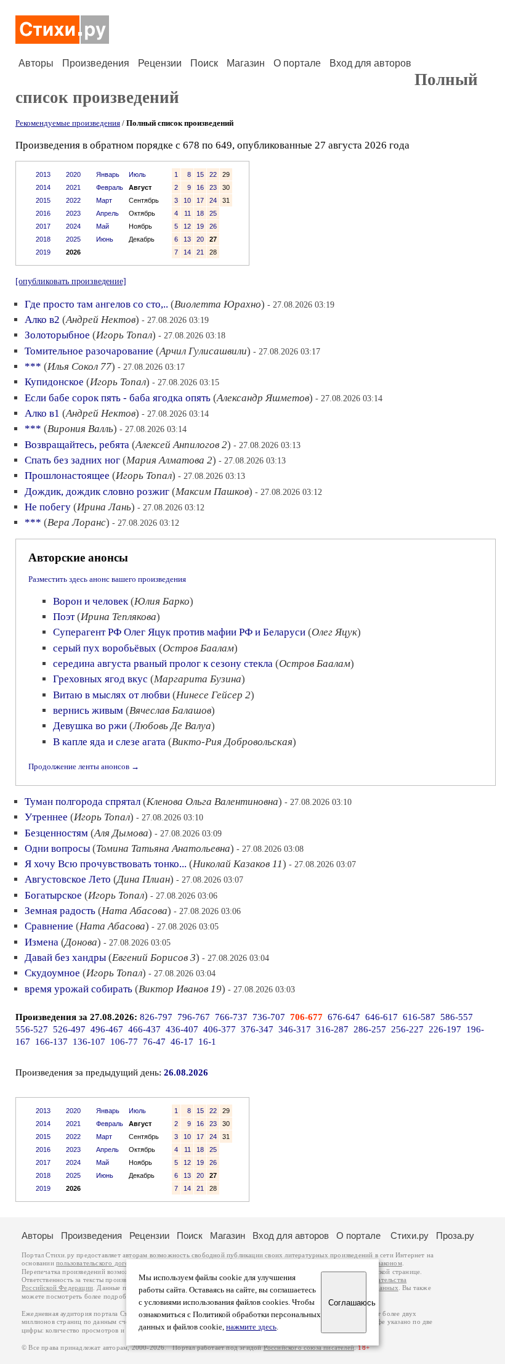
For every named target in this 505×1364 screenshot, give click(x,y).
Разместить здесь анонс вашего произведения (107, 579)
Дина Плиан (143, 879)
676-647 (344, 1017)
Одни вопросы (57, 848)
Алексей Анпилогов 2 (181, 445)
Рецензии (160, 63)
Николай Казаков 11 (238, 864)
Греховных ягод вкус (100, 679)
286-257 (370, 1029)
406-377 (219, 1029)
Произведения (95, 63)
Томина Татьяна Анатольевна (163, 848)
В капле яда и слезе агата (109, 742)
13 (187, 239)
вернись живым (88, 710)
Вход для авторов (370, 63)
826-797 (156, 1017)
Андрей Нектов (100, 319)
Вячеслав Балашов (170, 710)
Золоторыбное (57, 335)
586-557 (456, 1017)
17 (200, 200)
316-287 (332, 1029)
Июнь (104, 239)
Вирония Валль (80, 429)
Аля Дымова (121, 833)
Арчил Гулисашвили (203, 351)
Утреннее (46, 817)
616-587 (419, 1017)
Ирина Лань (104, 507)
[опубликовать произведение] (70, 281)
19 (200, 226)
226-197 (445, 1029)
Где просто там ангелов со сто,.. (96, 304)
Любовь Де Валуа (172, 726)
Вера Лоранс (76, 522)
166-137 (51, 1042)
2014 (43, 187)
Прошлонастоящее (67, 475)
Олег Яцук (334, 632)
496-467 (107, 1029)
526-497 (69, 1029)
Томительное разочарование (89, 351)
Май (102, 226)
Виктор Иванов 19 (180, 989)
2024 (73, 226)
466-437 (144, 1029)
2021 (73, 187)
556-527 (31, 1029)
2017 (43, 226)
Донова (81, 942)
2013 (43, 174)
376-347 (257, 1029)
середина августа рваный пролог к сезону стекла (163, 663)
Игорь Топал (124, 335)
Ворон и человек (90, 601)
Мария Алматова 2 (169, 460)
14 (187, 252)
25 (213, 213)
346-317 (294, 1029)
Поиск (204, 63)
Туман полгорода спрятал (82, 801)
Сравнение (49, 926)
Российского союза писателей (309, 1347)
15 (200, 174)
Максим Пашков (212, 491)
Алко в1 (42, 413)
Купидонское (54, 382)
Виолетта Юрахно (217, 304)
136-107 (89, 1042)
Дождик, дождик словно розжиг (97, 491)
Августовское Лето (68, 879)
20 (200, 239)
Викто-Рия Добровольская (232, 742)
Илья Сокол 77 (79, 366)
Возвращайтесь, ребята (77, 445)
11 (187, 213)
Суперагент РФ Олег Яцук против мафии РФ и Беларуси (179, 632)
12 (187, 226)
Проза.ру (455, 1235)
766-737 (231, 1017)
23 (213, 187)
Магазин (246, 63)
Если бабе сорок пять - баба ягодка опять (118, 398)
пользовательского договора (99, 1263)
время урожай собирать (78, 989)
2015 (43, 200)
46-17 (182, 1042)
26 (213, 226)
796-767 (193, 1017)
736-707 (268, 1017)
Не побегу (48, 507)
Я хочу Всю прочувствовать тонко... (106, 864)
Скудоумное (52, 973)
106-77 (124, 1042)
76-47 (154, 1042)
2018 (43, 239)
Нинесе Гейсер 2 (213, 695)
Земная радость (60, 911)
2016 (43, 213)
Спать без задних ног (72, 460)
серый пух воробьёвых (104, 648)
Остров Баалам (198, 648)
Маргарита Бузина (197, 679)
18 (200, 213)
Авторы (36, 63)
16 (200, 187)
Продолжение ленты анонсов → (83, 766)
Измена (42, 942)
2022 (73, 200)
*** (33, 366)
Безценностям (56, 833)
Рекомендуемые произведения (67, 123)
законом (390, 1263)
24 (213, 200)
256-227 (407, 1029)
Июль (137, 174)
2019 (43, 252)
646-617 (381, 1017)
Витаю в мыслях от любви (111, 695)
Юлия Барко (162, 601)
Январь (107, 174)
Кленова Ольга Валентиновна (212, 801)
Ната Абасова (135, 911)
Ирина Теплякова (118, 617)
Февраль (109, 187)
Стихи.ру (409, 1235)
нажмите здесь (251, 1327)
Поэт (64, 617)
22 (213, 174)
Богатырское (53, 895)
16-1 (207, 1042)
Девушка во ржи (90, 726)
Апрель (107, 213)
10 (187, 200)
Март (104, 200)
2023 (73, 213)
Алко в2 (42, 319)
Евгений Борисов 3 (154, 957)
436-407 (182, 1029)
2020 (73, 174)
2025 (73, 239)
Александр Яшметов (263, 398)
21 (200, 252)
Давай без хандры (65, 957)
